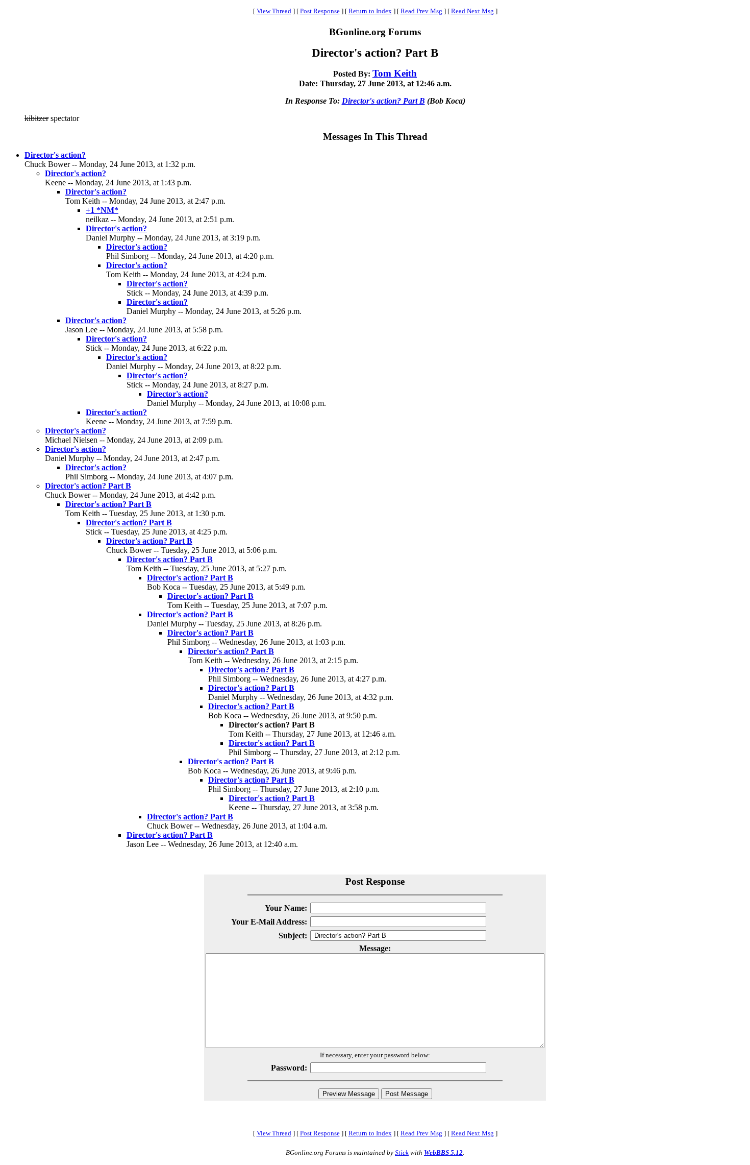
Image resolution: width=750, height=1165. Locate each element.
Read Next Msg (472, 11)
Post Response (320, 11)
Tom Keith (394, 73)
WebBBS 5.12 (443, 1152)
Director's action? (55, 155)
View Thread (274, 11)
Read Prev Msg (421, 11)
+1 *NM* (102, 210)
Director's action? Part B (383, 100)
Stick (402, 1152)
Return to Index (370, 11)
